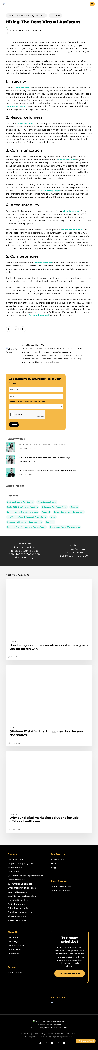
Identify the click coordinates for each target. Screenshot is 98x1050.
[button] (92, 4)
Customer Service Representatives (25, 875)
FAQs (53, 863)
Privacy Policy (26, 1034)
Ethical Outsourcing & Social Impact (22, 512)
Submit (14, 425)
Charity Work (14, 949)
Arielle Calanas (16, 657)
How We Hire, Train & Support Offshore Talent (26, 517)
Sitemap (74, 1034)
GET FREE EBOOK (70, 973)
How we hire (57, 859)
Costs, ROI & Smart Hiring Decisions (26, 15)
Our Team (13, 937)
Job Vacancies (15, 972)
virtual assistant (22, 87)
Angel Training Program (20, 863)
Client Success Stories (46, 502)
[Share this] (8, 329)
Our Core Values (16, 945)
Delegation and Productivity (54, 507)
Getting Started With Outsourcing (69, 512)
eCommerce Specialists (20, 884)
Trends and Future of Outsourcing (65, 527)
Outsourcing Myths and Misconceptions (24, 522)
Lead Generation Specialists (22, 896)
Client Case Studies (61, 886)
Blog (53, 867)
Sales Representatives (19, 908)
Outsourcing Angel (16, 106)
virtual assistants (43, 262)
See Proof (55, 15)
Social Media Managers (20, 912)
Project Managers (17, 904)
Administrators (15, 867)
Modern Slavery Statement (58, 1034)
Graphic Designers (17, 892)
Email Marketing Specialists (22, 888)
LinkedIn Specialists (18, 900)
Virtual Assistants (17, 916)
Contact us (13, 953)
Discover (74, 507)
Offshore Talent (16, 859)
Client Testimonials (61, 890)
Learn (53, 517)
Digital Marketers (16, 880)
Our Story (13, 941)
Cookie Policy (39, 1034)
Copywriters (14, 871)
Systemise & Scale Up (19, 920)
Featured (46, 512)
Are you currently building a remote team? (28, 401)
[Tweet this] (16, 329)
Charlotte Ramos (18, 30)
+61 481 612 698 (56, 1024)
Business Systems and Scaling (20, 502)
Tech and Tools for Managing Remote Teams (26, 527)
